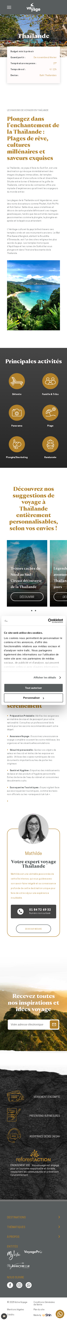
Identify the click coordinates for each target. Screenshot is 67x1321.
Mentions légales (15, 1310)
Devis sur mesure (33, 929)
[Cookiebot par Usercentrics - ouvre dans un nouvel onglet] (48, 621)
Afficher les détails (45, 677)
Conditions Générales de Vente (44, 1303)
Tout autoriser (33, 687)
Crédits (10, 1315)
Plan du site (39, 1310)
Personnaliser (31, 697)
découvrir (27, 597)
